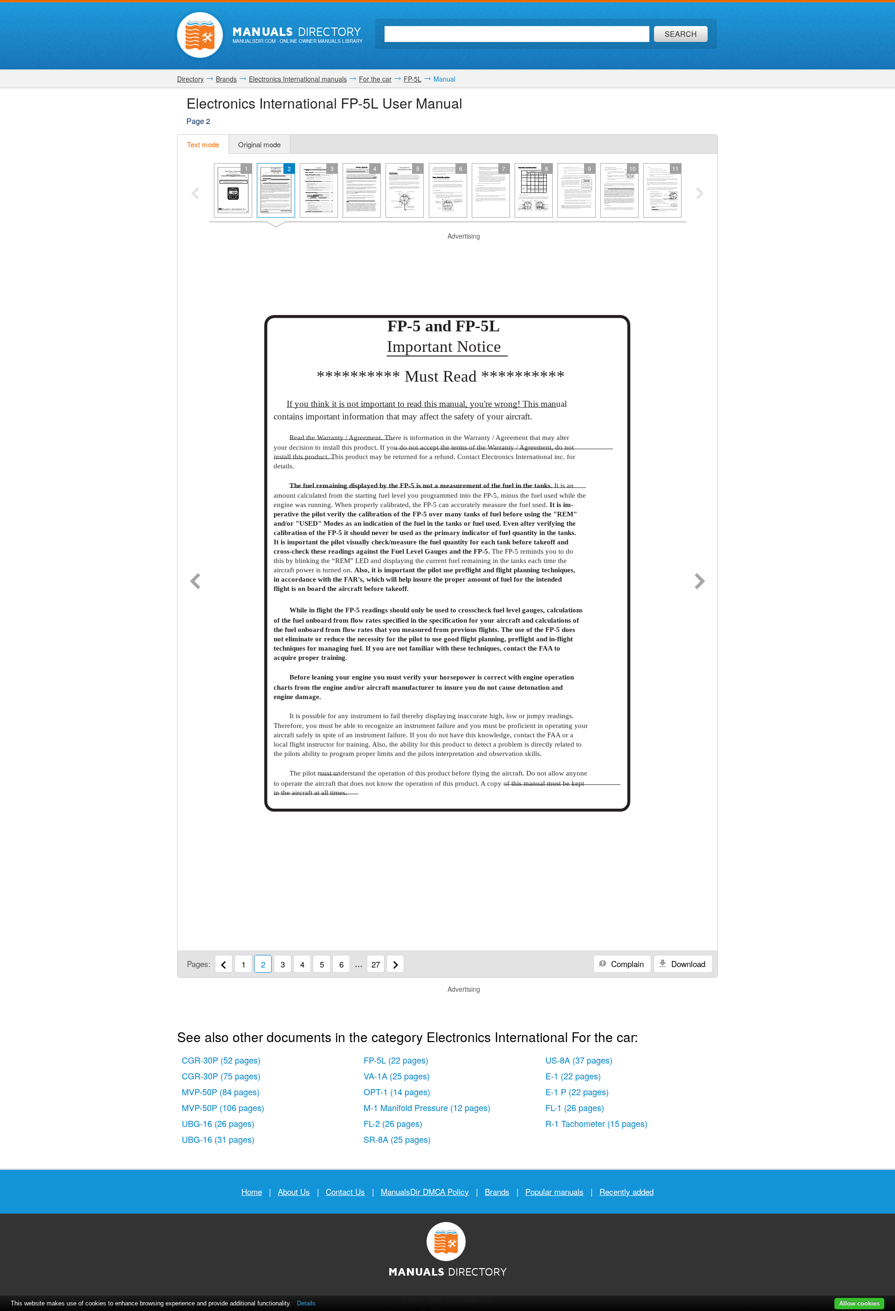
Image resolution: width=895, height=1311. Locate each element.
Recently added (626, 1191)
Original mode (259, 144)
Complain (626, 963)
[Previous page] (195, 582)
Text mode (203, 144)
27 (376, 964)
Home (251, 1191)
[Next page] (700, 582)
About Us (294, 1191)
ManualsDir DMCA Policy (425, 1191)
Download (687, 963)
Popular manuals (554, 1191)
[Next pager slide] (700, 194)
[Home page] (200, 35)
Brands (497, 1191)
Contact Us (345, 1191)
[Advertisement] (447, 253)
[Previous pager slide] (195, 194)
